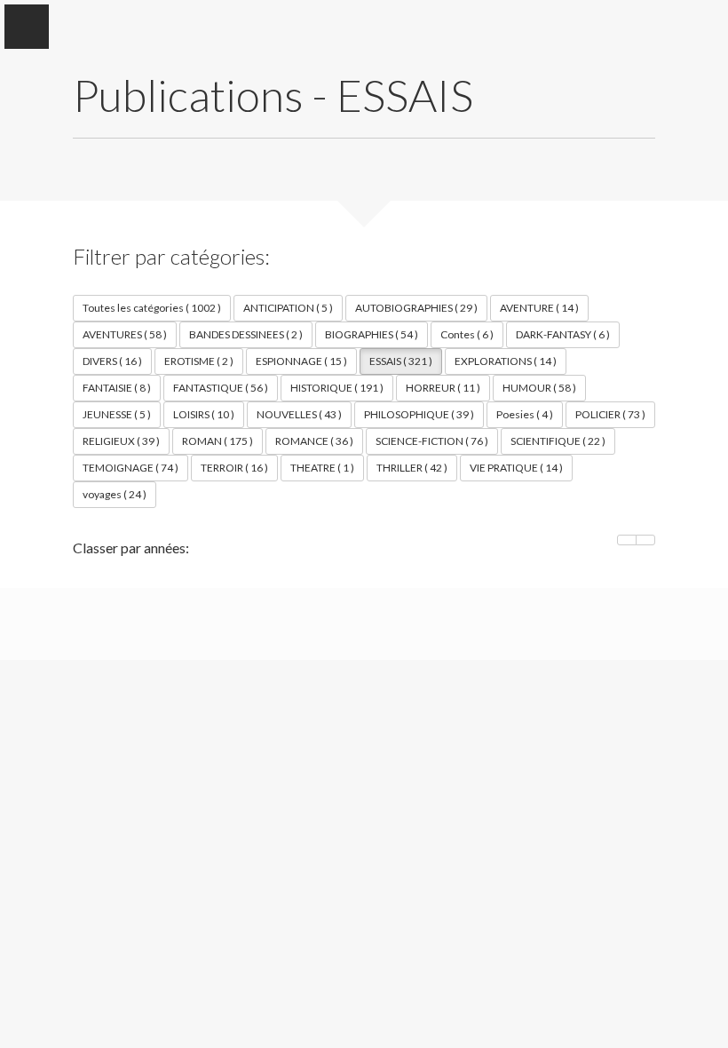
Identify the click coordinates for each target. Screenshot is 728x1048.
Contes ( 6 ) (467, 334)
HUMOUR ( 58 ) (539, 387)
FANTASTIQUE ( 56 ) (220, 387)
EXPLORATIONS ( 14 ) (506, 361)
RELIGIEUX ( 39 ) (121, 441)
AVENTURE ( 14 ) (539, 307)
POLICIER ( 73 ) (610, 414)
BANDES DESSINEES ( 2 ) (246, 334)
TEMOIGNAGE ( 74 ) (130, 467)
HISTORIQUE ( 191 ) (337, 387)
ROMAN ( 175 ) (217, 441)
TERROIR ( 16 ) (234, 467)
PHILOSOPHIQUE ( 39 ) (419, 414)
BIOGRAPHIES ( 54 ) (371, 334)
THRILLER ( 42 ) (411, 467)
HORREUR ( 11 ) (443, 387)
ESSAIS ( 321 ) (400, 361)
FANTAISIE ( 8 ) (117, 387)
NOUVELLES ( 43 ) (299, 414)
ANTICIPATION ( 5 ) (288, 307)
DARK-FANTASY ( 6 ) (563, 334)
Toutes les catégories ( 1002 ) (152, 307)
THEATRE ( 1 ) (322, 467)
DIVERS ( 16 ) (112, 361)
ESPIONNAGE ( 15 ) (301, 361)
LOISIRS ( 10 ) (203, 414)
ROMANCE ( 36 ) (314, 441)
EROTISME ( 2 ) (198, 361)
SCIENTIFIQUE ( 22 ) (557, 441)
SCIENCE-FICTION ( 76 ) (432, 441)
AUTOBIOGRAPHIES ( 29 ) (416, 307)
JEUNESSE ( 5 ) (117, 414)
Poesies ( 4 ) (524, 414)
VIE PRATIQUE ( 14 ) (516, 467)
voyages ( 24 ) (114, 494)
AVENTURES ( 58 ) (125, 334)
